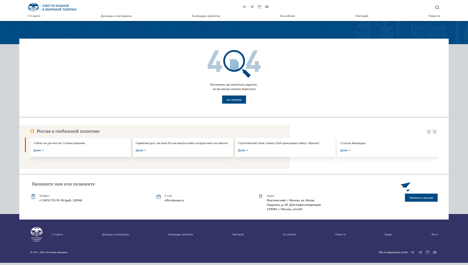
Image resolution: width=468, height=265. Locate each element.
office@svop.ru (174, 200)
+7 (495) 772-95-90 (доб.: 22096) (60, 200)
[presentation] (428, 132)
